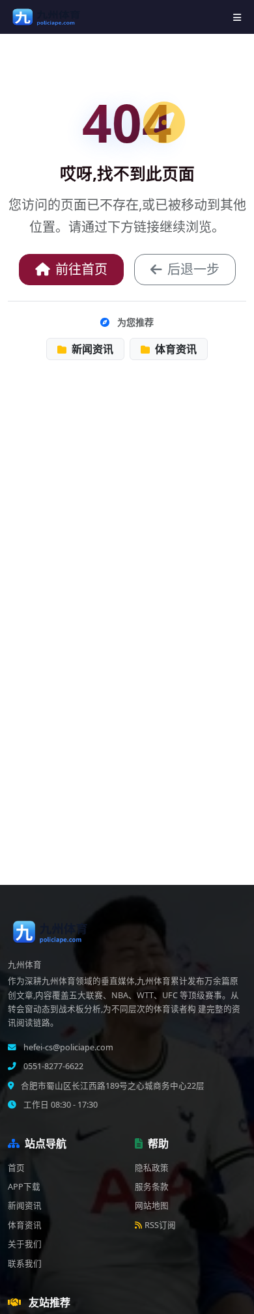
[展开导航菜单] (237, 17)
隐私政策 (152, 1167)
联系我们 (25, 1263)
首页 (16, 1167)
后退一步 (193, 269)
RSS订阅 (160, 1225)
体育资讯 (174, 349)
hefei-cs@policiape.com (67, 1047)
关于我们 (25, 1244)
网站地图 (152, 1205)
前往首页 (81, 269)
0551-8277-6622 (52, 1066)
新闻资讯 (91, 349)
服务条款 (152, 1186)
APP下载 (24, 1186)
